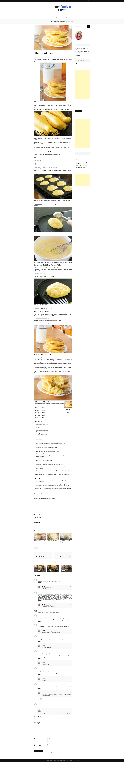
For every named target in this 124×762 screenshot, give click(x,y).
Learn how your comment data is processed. (57, 752)
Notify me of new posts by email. (52, 746)
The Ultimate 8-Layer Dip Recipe (81, 157)
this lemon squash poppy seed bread (60, 138)
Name (35, 738)
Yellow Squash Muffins (65, 540)
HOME (35, 0)
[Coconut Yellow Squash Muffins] (40, 536)
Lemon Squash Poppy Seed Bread (52, 541)
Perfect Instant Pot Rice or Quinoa (81, 165)
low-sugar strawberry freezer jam (42, 318)
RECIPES (42, 0)
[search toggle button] (88, 0)
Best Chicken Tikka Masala (80, 167)
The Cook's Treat (52, 760)
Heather (36, 55)
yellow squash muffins (48, 136)
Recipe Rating (37, 722)
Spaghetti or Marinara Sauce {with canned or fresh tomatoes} (65, 569)
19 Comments (50, 55)
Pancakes (36, 548)
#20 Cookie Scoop (38, 204)
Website (62, 738)
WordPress (77, 760)
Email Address (77, 105)
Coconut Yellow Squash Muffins (39, 541)
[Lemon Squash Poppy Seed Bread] (53, 536)
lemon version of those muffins (43, 138)
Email (48, 738)
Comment (36, 727)
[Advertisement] (82, 84)
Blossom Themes (69, 760)
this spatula (58, 200)
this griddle (41, 170)
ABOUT (38, 0)
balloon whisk (38, 233)
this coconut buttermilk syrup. (50, 314)
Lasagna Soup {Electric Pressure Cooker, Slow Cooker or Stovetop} (39, 569)
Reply (70, 586)
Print (68, 412)
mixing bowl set (43, 262)
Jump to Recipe (37, 61)
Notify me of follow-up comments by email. (38, 746)
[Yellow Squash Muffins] (66, 536)
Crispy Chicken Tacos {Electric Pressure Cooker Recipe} (53, 569)
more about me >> (78, 55)
